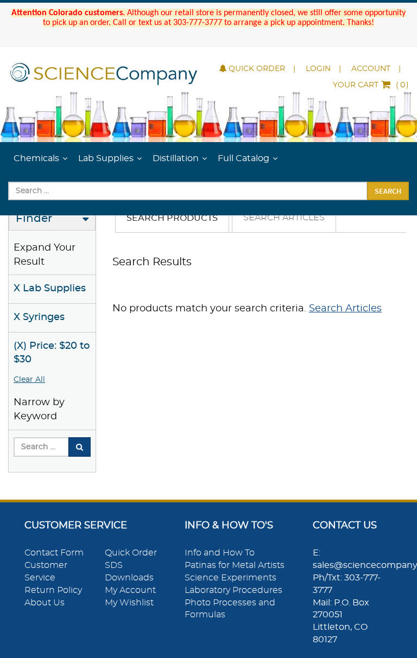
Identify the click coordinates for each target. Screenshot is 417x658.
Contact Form (54, 552)
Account (370, 69)
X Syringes (39, 317)
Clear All (29, 380)
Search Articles (284, 217)
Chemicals (36, 158)
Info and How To (220, 552)
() (371, 85)
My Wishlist (129, 602)
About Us (44, 602)
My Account (130, 590)
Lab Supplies (106, 158)
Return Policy (53, 590)
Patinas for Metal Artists (235, 565)
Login (318, 69)
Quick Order (257, 69)
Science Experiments (230, 577)
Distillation (176, 158)
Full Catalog (243, 158)
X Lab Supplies (50, 288)
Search (388, 191)
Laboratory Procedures (233, 590)
